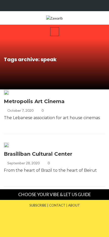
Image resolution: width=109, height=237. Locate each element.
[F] (91, 5)
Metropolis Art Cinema (34, 101)
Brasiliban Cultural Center (38, 154)
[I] (100, 5)
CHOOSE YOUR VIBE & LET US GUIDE (54, 194)
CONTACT (57, 205)
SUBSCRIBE (37, 205)
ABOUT (74, 205)
